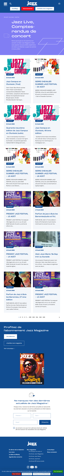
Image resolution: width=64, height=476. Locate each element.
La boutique (50, 449)
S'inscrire (45, 422)
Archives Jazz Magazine (36, 454)
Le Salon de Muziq (14, 454)
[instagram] (28, 468)
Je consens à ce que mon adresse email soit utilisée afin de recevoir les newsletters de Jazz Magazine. (31, 428)
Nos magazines (31, 449)
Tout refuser (16, 474)
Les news (11, 17)
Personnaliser (27, 474)
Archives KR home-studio (36, 461)
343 (44, 317)
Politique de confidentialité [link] (42, 474)
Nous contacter (52, 452)
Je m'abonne (10, 336)
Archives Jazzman (34, 458)
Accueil (6, 17)
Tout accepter (58, 471)
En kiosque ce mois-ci (35, 451)
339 (30, 317)
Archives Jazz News (35, 456)
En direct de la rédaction (16, 449)
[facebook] (36, 468)
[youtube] (32, 468)
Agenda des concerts (15, 457)
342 (40, 317)
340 (33, 317)
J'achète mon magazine (44, 8)
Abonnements (27, 8)
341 (37, 317)
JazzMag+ (15, 8)
